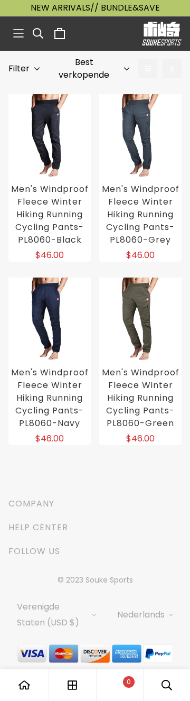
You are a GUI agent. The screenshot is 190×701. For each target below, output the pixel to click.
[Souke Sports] (162, 33)
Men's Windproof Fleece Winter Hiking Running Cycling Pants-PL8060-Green (140, 397)
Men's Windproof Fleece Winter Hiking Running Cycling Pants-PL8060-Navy (50, 397)
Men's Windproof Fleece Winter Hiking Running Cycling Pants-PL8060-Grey (140, 214)
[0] (120, 685)
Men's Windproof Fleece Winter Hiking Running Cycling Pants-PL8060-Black (50, 214)
